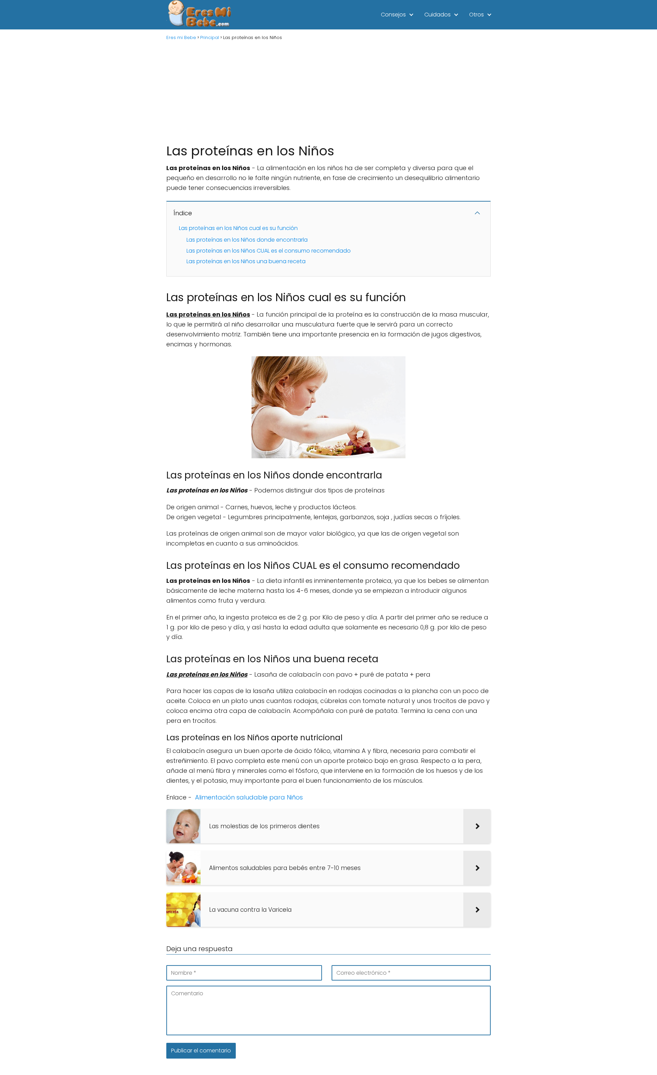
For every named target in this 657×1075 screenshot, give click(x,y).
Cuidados (437, 14)
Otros (476, 14)
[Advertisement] (328, 91)
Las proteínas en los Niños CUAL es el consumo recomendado (268, 251)
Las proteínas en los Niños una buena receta (246, 261)
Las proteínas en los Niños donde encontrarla (247, 240)
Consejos (393, 14)
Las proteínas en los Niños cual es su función (238, 228)
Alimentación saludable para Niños (249, 797)
